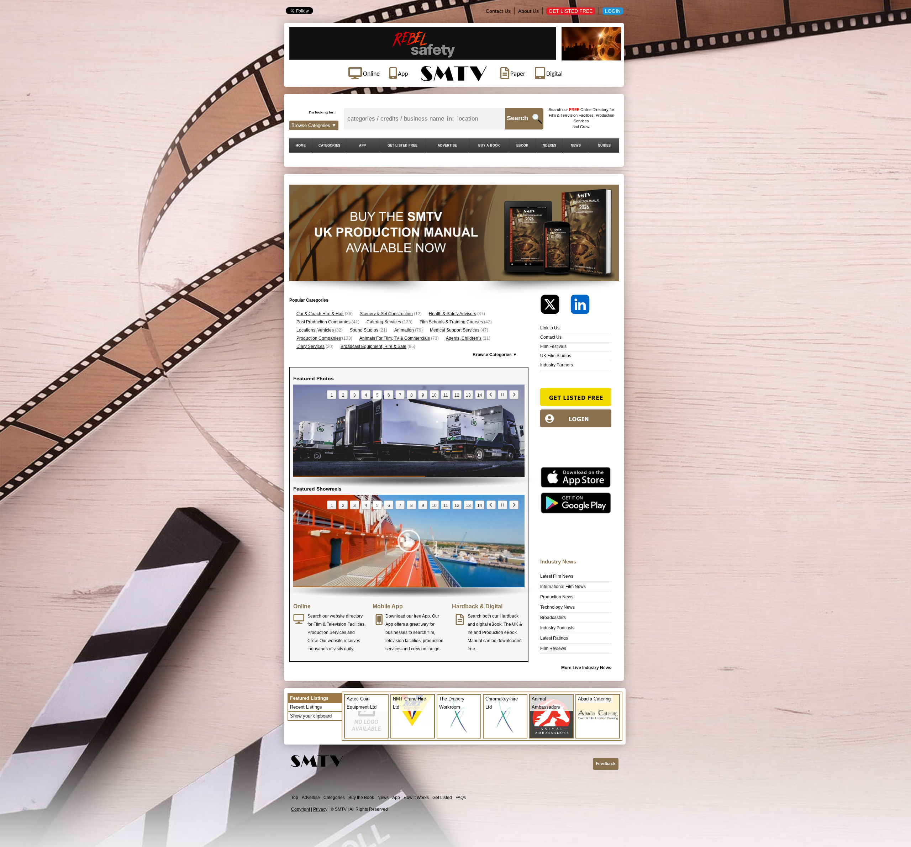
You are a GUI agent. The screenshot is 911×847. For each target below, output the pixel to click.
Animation (404, 330)
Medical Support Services (454, 330)
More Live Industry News (586, 667)
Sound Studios (364, 330)
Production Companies (318, 338)
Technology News (557, 607)
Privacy (320, 809)
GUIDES (604, 145)
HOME (301, 145)
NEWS (576, 145)
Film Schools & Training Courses (451, 321)
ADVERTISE (447, 145)
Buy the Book (361, 797)
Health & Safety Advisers (452, 313)
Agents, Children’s (463, 338)
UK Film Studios (555, 355)
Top (294, 797)
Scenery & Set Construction (386, 313)
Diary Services (310, 346)
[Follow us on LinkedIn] (580, 306)
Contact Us (498, 11)
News (383, 797)
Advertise (311, 797)
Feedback (606, 763)
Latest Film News (556, 576)
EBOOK (522, 145)
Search (517, 118)
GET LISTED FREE (402, 145)
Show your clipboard (311, 716)
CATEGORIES (329, 145)
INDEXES (549, 145)
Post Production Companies (323, 321)
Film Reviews (553, 648)
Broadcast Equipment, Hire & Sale (373, 346)
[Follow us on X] (554, 306)
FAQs (461, 797)
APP (362, 145)
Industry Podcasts (557, 627)
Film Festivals (553, 346)
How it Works (416, 797)
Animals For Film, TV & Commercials (394, 338)
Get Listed (442, 797)
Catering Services (384, 321)
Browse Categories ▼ (313, 125)
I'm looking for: (322, 112)
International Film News (563, 586)
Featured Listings (309, 698)
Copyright (300, 809)
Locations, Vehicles (315, 330)
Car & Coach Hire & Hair (320, 313)
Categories (334, 797)
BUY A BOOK (489, 145)
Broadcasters (553, 617)
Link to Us (549, 327)
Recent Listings (306, 707)
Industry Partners (556, 364)
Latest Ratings (554, 638)
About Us (528, 11)
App (396, 797)
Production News (556, 596)
